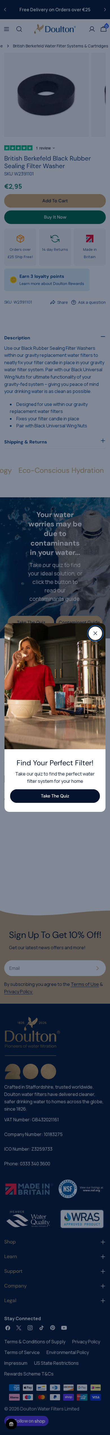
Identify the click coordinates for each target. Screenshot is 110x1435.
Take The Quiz (55, 796)
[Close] (95, 633)
